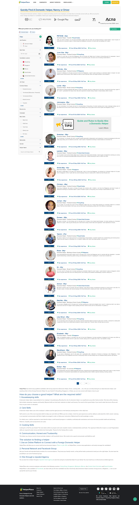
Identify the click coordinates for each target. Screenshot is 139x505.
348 (86, 383)
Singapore (71, 466)
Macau (83, 466)
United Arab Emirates (95, 466)
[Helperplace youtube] (114, 489)
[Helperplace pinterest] (110, 489)
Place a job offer (62, 445)
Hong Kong (63, 466)
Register (115, 2)
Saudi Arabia (108, 466)
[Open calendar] (39, 54)
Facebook (40, 468)
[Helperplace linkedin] (118, 489)
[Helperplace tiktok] (106, 489)
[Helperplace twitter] (102, 489)
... (82, 383)
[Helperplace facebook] (98, 489)
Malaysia (78, 466)
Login (107, 2)
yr (67, 36)
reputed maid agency (46, 460)
